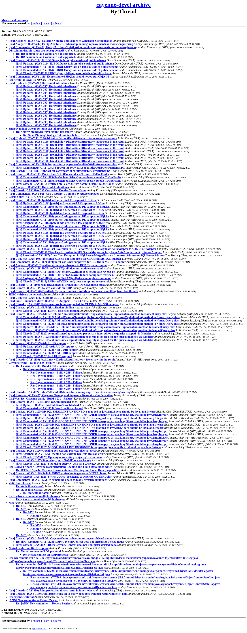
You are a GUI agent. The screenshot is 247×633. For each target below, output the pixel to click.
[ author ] (36, 23)
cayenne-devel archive (123, 4)
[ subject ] (56, 23)
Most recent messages (14, 20)
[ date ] (46, 23)
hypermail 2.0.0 (39, 628)
